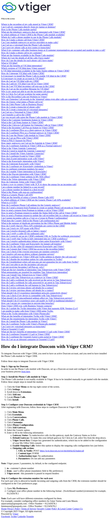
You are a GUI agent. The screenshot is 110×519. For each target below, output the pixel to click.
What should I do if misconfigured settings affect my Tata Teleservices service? (36, 298)
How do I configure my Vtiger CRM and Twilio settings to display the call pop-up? (38, 257)
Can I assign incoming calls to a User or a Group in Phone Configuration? (34, 218)
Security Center (44, 509)
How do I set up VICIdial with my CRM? (20, 81)
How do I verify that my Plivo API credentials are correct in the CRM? (33, 226)
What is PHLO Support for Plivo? (16, 140)
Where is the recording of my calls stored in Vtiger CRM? (27, 24)
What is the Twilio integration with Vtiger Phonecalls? (25, 313)
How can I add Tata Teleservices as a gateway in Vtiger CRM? (29, 277)
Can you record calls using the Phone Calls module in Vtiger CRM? (32, 117)
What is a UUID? (9, 202)
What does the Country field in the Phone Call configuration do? (30, 220)
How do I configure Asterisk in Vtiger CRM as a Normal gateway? (31, 145)
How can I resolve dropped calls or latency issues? (24, 231)
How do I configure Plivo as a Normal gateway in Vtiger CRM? (30, 133)
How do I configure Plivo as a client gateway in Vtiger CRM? (29, 130)
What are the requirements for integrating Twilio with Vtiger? (29, 319)
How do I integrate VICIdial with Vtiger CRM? (22, 73)
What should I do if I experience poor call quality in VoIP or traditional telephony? (38, 300)
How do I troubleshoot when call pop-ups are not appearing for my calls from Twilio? (39, 262)
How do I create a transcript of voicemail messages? (24, 109)
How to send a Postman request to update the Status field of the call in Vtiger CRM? (39, 213)
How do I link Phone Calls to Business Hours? (22, 104)
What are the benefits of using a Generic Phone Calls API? (27, 197)
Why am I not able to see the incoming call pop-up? (24, 264)
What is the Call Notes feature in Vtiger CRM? (22, 122)
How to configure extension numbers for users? (22, 169)
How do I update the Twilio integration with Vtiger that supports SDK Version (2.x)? (39, 308)
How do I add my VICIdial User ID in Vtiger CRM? (25, 84)
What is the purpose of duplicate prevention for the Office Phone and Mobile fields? (39, 223)
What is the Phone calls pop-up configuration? (22, 192)
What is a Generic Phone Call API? (17, 195)
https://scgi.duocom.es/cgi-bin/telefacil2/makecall (62, 451)
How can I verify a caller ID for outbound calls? (23, 233)
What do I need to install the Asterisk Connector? (23, 151)
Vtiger (15, 514)
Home (4, 509)
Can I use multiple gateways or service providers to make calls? (29, 42)
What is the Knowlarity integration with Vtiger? (23, 161)
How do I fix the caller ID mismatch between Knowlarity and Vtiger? (32, 246)
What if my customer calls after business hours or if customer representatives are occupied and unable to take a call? (53, 50)
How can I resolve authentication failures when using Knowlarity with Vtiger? (36, 241)
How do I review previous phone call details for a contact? (27, 288)
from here (25, 371)
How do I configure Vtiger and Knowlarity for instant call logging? (31, 244)
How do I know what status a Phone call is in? (22, 102)
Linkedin (22, 516)
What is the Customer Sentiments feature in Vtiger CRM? (27, 120)
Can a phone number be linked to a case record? (23, 187)
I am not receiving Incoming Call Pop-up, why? (22, 267)
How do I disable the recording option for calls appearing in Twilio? (31, 259)
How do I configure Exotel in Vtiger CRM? (21, 156)
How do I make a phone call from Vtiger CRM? (23, 40)
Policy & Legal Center (62, 509)
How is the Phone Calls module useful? (19, 29)
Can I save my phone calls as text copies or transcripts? (26, 47)
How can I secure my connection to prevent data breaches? (27, 303)
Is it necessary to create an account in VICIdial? (22, 78)
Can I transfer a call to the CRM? (16, 114)
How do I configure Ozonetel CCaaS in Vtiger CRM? (25, 334)
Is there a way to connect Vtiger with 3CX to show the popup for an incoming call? (38, 184)
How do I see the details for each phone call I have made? (27, 60)
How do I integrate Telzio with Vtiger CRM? (21, 182)
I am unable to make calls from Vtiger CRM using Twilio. (27, 311)
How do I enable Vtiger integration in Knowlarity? (24, 171)
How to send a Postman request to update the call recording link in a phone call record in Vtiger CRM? (47, 215)
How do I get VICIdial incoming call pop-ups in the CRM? (28, 86)
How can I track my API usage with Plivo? (20, 228)
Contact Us (77, 509)
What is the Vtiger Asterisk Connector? (19, 148)
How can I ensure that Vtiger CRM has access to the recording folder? (33, 249)
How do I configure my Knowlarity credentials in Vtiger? (27, 166)
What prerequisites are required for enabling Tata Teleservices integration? (34, 272)
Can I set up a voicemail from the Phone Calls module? (26, 45)
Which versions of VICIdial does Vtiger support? (23, 68)
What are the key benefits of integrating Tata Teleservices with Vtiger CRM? (35, 269)
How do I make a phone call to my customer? (21, 53)
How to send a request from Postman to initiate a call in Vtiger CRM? (32, 210)
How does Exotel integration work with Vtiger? (22, 158)
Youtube (30, 516)
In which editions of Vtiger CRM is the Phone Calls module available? (33, 34)
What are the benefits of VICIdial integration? (21, 65)
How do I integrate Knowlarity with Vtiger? (21, 164)
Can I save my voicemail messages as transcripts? (23, 326)
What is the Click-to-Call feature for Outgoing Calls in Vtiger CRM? (32, 125)
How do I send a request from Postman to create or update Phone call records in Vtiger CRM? (43, 207)
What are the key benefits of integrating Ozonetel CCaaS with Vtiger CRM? (35, 331)
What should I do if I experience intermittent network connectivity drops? (34, 293)
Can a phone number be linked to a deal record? (22, 189)
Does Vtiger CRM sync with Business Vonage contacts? (26, 306)
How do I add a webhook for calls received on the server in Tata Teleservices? (36, 280)
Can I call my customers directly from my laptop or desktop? (28, 27)
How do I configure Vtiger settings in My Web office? (25, 176)
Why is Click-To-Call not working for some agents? (24, 94)
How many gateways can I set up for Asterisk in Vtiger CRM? (29, 143)
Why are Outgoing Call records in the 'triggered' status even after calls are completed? (39, 99)
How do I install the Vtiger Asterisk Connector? (22, 153)
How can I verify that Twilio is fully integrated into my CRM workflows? (34, 238)
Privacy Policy (13, 509)
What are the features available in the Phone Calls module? (27, 55)
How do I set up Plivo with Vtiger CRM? (20, 138)
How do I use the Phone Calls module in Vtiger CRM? (26, 135)
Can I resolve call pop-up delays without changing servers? (27, 254)
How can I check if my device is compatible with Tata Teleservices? (31, 295)
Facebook (5, 516)
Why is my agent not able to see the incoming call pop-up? (27, 91)
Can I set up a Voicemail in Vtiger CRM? (20, 112)
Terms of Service (28, 509)
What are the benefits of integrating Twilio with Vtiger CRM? (29, 316)
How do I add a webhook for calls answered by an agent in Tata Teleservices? (36, 282)
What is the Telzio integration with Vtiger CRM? (23, 179)
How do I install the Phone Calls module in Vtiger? (24, 321)
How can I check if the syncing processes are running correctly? (30, 251)
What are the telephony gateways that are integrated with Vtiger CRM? (33, 32)
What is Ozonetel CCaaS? (13, 329)
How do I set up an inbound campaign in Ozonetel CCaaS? (28, 339)
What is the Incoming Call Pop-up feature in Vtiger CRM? (27, 127)
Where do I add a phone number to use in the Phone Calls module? (31, 37)
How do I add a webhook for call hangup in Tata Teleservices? (29, 285)
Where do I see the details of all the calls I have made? (25, 58)
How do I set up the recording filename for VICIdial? (25, 89)
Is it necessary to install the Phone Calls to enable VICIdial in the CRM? (33, 76)
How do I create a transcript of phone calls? (20, 107)
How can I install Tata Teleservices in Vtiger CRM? (24, 275)
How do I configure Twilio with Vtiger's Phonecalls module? (28, 324)
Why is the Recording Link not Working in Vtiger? (24, 96)
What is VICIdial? (9, 63)
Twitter (14, 516)
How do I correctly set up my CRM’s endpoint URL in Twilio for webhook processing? (40, 236)
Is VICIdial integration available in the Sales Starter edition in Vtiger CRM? (35, 71)
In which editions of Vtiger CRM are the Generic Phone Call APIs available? (36, 200)
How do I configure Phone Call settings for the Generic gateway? (30, 205)
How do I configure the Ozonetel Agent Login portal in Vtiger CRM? (32, 337)
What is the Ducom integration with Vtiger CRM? (23, 174)
